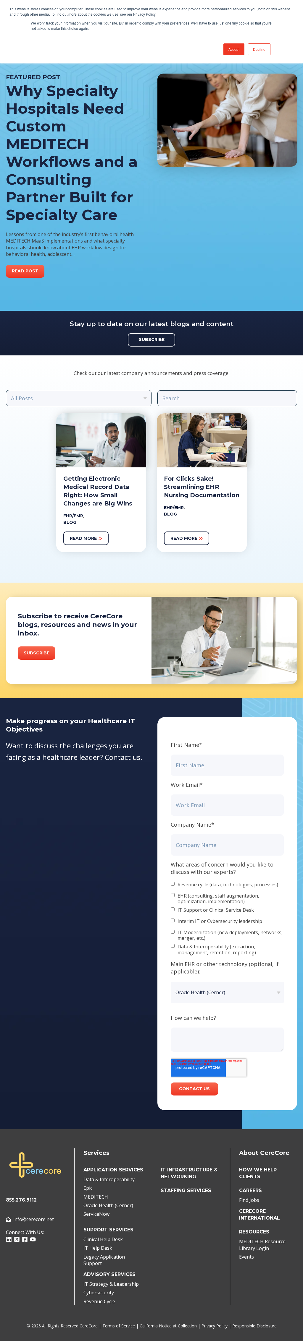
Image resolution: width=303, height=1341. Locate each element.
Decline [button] (259, 49)
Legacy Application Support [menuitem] (104, 1260)
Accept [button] (233, 49)
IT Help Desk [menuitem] (97, 1248)
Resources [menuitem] (254, 1232)
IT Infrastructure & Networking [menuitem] (189, 1173)
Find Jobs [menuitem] (249, 1200)
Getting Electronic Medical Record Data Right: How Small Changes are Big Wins (97, 491)
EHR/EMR (73, 515)
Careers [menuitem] (250, 1190)
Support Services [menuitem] (108, 1230)
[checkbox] (227, 918)
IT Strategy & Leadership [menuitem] (111, 1284)
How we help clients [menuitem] (258, 1173)
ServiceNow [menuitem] (96, 1214)
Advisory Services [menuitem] (109, 1274)
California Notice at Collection (168, 1326)
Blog (69, 522)
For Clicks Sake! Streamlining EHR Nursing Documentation (201, 487)
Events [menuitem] (246, 1257)
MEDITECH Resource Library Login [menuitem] (262, 1244)
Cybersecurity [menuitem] (98, 1292)
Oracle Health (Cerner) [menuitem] (108, 1205)
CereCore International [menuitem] (259, 1214)
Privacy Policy (215, 1326)
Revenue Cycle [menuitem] (99, 1301)
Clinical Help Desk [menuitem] (103, 1239)
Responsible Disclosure (254, 1326)
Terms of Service (118, 1326)
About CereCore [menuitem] (264, 1152)
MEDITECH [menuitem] (95, 1197)
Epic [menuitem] (87, 1188)
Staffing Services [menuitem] (186, 1190)
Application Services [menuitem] (113, 1170)
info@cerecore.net (33, 1219)
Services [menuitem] (96, 1152)
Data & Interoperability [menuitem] (109, 1179)
